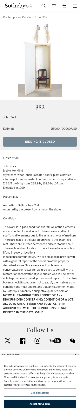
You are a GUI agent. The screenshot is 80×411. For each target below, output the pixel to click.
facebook (22, 341)
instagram (37, 341)
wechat (72, 340)
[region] (40, 383)
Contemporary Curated (17, 17)
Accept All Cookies (40, 403)
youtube (55, 340)
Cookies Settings (40, 392)
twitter (7, 341)
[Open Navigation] (75, 6)
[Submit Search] (43, 6)
